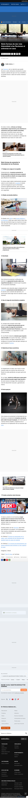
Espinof (16, 756)
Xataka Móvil (4, 747)
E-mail (19, 54)
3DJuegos (16, 746)
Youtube (12, 699)
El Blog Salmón (17, 772)
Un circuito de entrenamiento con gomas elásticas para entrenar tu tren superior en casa (14, 545)
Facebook (12, 54)
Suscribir (23, 689)
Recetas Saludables (18, 715)
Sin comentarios (6, 53)
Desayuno (3, 718)
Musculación (4, 710)
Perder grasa (17, 721)
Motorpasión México (18, 788)
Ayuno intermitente (7, 22)
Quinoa (12, 679)
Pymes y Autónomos (18, 774)
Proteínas (3, 713)
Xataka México (4, 782)
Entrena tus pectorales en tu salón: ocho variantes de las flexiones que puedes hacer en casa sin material (13, 155)
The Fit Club (8, 554)
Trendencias (4, 772)
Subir (22, 738)
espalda (18, 183)
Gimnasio (15, 22)
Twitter (14, 54)
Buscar (26, 733)
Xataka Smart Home (5, 751)
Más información (21, 796)
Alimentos (16, 713)
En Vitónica (5, 152)
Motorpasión (17, 763)
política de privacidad (19, 692)
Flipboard (17, 54)
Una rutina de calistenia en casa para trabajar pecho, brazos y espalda (13, 488)
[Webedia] (25, 1)
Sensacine (16, 754)
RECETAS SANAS (15, 4)
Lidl (19, 22)
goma (10, 218)
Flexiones (17, 557)
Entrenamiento (9, 557)
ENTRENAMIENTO (5, 4)
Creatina (24, 22)
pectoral (3, 290)
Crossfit (18, 679)
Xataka (2, 746)
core (2, 425)
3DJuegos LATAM (18, 782)
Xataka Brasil (4, 784)
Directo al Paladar (5, 763)
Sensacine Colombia (18, 786)
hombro (12, 343)
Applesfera (3, 749)
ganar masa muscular (19, 723)
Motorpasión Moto (18, 765)
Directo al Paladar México (6, 788)
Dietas (2, 715)
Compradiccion (4, 776)
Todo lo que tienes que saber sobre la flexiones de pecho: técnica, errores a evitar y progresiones (13, 249)
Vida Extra (16, 747)
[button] (9, 64)
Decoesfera (3, 774)
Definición (3, 721)
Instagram (15, 699)
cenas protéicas (5, 723)
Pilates (23, 679)
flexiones (5, 69)
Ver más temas (5, 728)
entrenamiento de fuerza (19, 718)
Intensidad (24, 557)
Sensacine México (18, 784)
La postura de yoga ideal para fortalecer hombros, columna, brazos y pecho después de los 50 (15, 676)
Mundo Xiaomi (4, 753)
